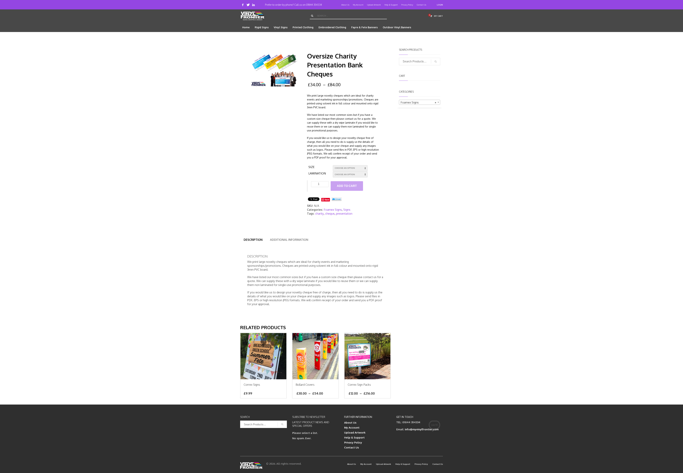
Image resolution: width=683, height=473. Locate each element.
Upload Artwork (374, 5)
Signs (346, 209)
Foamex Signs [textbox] (419, 102)
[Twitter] (248, 4)
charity (319, 213)
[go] (312, 16)
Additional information (289, 239)
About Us (345, 5)
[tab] (253, 239)
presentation (344, 213)
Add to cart (347, 185)
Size (311, 167)
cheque (330, 213)
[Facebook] (242, 4)
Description (253, 239)
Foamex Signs (333, 209)
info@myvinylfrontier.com (422, 429)
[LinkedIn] (253, 4)
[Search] (435, 61)
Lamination (317, 173)
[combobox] (419, 102)
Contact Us (421, 5)
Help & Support (391, 5)
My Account (358, 5)
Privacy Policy (407, 5)
